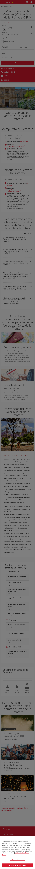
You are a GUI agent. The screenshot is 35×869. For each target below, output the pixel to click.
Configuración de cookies (17, 860)
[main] (17, 852)
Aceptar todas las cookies (17, 865)
